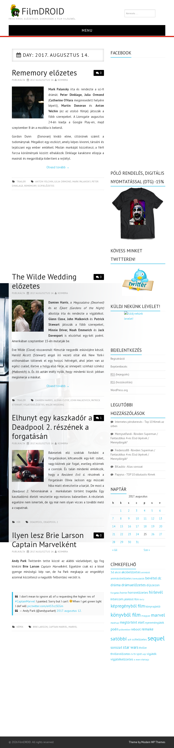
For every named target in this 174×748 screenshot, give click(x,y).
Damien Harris (44, 400)
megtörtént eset (132, 622)
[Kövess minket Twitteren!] (138, 280)
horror (123, 593)
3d (112, 572)
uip (144, 654)
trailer (21, 181)
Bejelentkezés (119, 366)
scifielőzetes (46, 185)
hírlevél (156, 592)
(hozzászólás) (121, 382)
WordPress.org (119, 390)
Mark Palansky (81, 181)
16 (129, 526)
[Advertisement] (58, 232)
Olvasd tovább (57, 167)
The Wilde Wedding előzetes (44, 281)
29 (121, 542)
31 (137, 542)
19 (152, 526)
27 (160, 534)
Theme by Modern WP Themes (147, 742)
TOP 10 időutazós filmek (140, 474)
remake (147, 629)
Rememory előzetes (44, 73)
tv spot (138, 654)
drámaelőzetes (133, 584)
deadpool (36, 522)
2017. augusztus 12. (69, 611)
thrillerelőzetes (120, 654)
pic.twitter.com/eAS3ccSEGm (45, 606)
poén (114, 629)
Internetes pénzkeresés (128, 422)
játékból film (131, 599)
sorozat (116, 647)
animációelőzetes (121, 578)
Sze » (147, 550)
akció (118, 572)
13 (160, 518)
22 (121, 534)
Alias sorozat (135, 466)
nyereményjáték (154, 623)
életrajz (145, 659)
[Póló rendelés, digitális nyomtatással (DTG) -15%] (138, 213)
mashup (115, 622)
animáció (145, 572)
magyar (145, 615)
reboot (136, 629)
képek (20, 626)
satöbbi (119, 638)
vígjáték (151, 654)
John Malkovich (80, 400)
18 (145, 526)
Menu (87, 30)
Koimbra (63, 79)
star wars (130, 647)
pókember (124, 629)
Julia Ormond (62, 181)
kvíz (142, 599)
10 (137, 518)
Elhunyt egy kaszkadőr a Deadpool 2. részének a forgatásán (52, 427)
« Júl (114, 550)
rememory (30, 185)
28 (113, 542)
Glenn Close (61, 400)
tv (132, 654)
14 (113, 526)
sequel (156, 638)
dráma (116, 584)
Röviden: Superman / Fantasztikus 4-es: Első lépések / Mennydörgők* (134, 438)
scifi (129, 639)
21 (113, 534)
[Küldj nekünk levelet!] (138, 325)
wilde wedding (55, 404)
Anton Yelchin (44, 181)
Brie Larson (40, 626)
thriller (143, 648)
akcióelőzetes (131, 572)
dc (159, 578)
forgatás (115, 592)
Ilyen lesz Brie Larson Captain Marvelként (48, 539)
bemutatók (138, 578)
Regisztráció (118, 359)
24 (137, 534)
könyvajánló (153, 606)
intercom (117, 599)
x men (137, 659)
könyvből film (126, 614)
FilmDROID (42, 11)
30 (129, 542)
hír (18, 522)
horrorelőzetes (138, 592)
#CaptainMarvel (25, 601)
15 (121, 526)
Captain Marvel (58, 626)
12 (152, 518)
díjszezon (153, 585)
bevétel (151, 578)
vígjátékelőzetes (34, 404)
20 (160, 526)
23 (129, 534)
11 (145, 518)
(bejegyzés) (120, 374)
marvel (73, 626)
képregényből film (128, 606)
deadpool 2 (51, 522)
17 (137, 526)
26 (152, 534)
